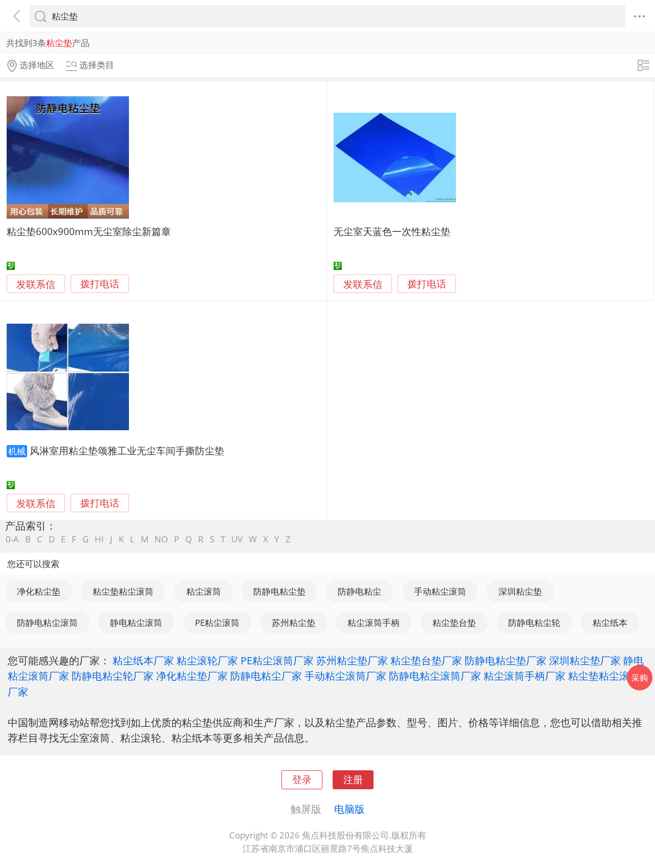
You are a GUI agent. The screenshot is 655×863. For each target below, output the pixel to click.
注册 (353, 779)
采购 (639, 677)
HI (99, 539)
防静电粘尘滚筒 (47, 622)
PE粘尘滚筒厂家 (277, 660)
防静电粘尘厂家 (266, 675)
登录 (302, 779)
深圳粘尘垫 (520, 591)
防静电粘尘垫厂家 (506, 660)
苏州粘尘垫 (293, 622)
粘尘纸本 (610, 622)
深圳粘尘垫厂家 (585, 660)
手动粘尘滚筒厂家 (345, 675)
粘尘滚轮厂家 (207, 660)
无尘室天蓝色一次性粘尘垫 (392, 231)
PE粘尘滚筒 (217, 622)
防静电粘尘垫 (279, 591)
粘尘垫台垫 (454, 622)
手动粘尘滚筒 (440, 591)
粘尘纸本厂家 (143, 660)
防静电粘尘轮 (534, 622)
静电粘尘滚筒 (136, 622)
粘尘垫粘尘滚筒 (123, 591)
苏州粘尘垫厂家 (352, 660)
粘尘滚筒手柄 (373, 622)
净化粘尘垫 (38, 591)
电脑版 (349, 809)
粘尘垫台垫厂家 (426, 660)
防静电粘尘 (359, 591)
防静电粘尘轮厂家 (113, 675)
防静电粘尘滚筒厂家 (435, 675)
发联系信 (35, 284)
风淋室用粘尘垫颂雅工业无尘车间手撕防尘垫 (127, 450)
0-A (12, 539)
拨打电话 (99, 284)
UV (237, 539)
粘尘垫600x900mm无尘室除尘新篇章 (89, 231)
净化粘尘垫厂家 (192, 675)
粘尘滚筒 (203, 591)
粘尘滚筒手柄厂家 (524, 675)
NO (161, 539)
